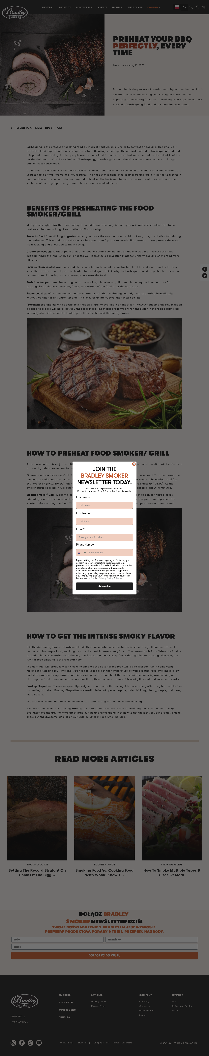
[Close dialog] (134, 464)
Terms (119, 578)
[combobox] (81, 552)
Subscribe (105, 586)
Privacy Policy (106, 578)
